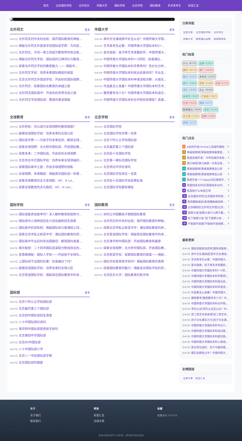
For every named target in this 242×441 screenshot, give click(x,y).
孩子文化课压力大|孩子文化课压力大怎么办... (210, 319)
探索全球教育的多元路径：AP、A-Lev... (46, 187)
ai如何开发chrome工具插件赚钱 (205, 146)
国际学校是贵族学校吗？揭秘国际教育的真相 (133, 261)
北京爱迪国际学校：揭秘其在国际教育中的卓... (50, 275)
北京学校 (137, 5)
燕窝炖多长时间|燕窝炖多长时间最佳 (207, 185)
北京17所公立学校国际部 (120, 140)
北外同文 (84, 5)
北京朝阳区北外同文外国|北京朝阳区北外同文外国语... (207, 207)
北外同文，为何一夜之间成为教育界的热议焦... (50, 52)
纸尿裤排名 (220, 38)
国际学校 (119, 5)
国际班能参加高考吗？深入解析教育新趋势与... (50, 214)
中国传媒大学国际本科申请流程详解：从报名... (134, 79)
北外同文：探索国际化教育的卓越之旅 (44, 86)
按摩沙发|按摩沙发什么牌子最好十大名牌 (207, 212)
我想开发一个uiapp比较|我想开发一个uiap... (207, 179)
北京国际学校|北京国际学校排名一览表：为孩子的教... (207, 196)
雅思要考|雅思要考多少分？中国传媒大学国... (210, 297)
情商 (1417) (205, 102)
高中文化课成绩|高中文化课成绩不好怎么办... (210, 253)
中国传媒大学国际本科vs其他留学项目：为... (210, 341)
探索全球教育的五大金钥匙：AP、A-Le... (46, 180)
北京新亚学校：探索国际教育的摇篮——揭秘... (134, 254)
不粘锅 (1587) (209, 96)
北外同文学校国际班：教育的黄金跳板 (44, 99)
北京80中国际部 (30, 342)
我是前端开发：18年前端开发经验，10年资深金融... (207, 157)
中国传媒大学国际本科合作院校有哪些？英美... (134, 99)
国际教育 (155, 5)
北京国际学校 (64, 5)
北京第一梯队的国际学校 (120, 160)
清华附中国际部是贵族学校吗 (38, 329)
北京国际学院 (112, 126)
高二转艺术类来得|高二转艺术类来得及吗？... (210, 314)
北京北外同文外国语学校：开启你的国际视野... (50, 79)
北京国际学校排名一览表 (120, 174)
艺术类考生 (174, 5)
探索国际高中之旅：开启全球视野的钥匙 (46, 167)
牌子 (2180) (189, 83)
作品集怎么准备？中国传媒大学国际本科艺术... (134, 86)
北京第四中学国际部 (32, 335)
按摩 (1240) (208, 116)
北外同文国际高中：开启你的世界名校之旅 (47, 93)
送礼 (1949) (189, 89)
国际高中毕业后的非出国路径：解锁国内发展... (50, 241)
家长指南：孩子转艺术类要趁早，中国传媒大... (134, 52)
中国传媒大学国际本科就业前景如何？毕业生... (134, 72)
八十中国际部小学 (31, 349)
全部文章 (188, 32)
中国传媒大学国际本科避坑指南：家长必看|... (210, 336)
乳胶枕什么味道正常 (199, 190)
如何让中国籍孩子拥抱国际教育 (124, 214)
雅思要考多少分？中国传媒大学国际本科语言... (134, 93)
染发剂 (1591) (190, 96)
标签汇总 (193, 5)
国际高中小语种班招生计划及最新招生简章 (47, 221)
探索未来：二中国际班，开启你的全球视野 (47, 153)
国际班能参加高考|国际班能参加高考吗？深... (210, 248)
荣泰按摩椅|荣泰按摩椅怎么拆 (204, 174)
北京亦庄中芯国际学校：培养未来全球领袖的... (50, 160)
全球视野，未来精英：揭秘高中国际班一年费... (50, 174)
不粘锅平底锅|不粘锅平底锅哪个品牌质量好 (207, 223)
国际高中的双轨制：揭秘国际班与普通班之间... (50, 227)
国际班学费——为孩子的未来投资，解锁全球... (50, 140)
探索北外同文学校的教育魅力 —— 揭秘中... (48, 66)
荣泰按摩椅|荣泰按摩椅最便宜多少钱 (207, 152)
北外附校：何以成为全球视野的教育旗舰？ (47, 126)
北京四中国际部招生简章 (35, 315)
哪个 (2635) (206, 69)
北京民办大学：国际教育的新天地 (126, 275)
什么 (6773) (189, 63)
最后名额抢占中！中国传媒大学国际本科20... (210, 352)
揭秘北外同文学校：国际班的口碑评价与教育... (50, 59)
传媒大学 (102, 5)
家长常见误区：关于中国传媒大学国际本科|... (210, 347)
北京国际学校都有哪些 (118, 187)
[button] (13, 19)
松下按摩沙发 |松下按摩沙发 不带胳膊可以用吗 (207, 218)
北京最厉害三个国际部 (118, 147)
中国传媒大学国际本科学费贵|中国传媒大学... (210, 275)
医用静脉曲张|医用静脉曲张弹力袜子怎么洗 (207, 201)
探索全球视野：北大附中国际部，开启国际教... (50, 147)
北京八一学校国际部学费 (35, 355)
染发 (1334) (210, 109)
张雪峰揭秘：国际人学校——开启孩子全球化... (50, 254)
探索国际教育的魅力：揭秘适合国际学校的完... (134, 268)
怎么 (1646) (206, 89)
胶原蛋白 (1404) (192, 109)
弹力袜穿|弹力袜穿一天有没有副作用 (207, 163)
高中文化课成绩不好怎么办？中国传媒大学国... (134, 39)
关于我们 (35, 415)
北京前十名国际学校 (117, 153)
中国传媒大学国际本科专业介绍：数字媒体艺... (210, 325)
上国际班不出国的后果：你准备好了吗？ (46, 261)
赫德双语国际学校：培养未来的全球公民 (46, 133)
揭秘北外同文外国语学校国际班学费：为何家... (50, 46)
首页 (46, 5)
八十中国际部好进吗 (32, 322)
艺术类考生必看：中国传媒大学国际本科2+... (133, 46)
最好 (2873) (189, 69)
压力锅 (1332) (191, 116)
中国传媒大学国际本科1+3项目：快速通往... (132, 59)
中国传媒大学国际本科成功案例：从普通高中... (210, 330)
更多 (87, 29)
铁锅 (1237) (189, 122)
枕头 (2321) (189, 76)
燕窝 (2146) (206, 83)
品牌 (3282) (206, 63)
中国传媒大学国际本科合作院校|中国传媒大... (210, 303)
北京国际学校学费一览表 (120, 133)
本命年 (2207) (207, 76)
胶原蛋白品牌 (203, 38)
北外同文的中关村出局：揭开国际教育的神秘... (50, 39)
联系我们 (35, 420)
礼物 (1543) (189, 102)
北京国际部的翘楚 (31, 362)
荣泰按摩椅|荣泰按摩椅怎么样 (204, 168)
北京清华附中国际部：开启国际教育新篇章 (132, 241)
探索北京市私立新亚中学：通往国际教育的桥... (50, 234)
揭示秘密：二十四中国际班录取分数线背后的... (50, 248)
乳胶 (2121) (222, 83)
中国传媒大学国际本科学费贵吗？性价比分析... (134, 66)
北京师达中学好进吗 (117, 167)
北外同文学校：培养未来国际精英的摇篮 (46, 72)
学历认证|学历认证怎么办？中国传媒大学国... (210, 308)
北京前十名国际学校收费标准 (123, 180)
